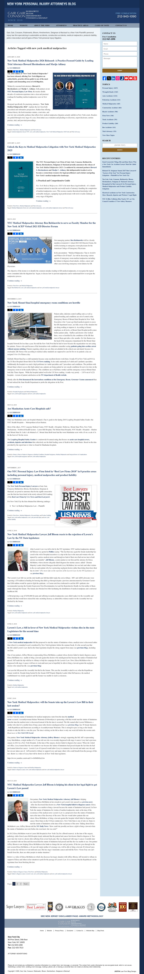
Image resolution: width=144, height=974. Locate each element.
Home (10, 25)
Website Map (90, 930)
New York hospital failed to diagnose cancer (73, 804)
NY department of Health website (53, 375)
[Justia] (122, 78)
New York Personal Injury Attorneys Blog (27, 16)
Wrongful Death (110, 92)
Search (119, 150)
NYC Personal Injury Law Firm (19, 91)
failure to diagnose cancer (18, 769)
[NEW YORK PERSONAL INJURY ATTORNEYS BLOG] (41, 4)
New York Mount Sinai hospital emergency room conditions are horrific (43, 302)
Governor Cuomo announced (82, 379)
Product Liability (46, 515)
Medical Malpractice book (19, 208)
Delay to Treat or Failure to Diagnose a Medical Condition (28, 454)
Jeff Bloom (49, 559)
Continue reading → (14, 125)
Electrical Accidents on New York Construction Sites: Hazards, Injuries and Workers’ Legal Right (119, 193)
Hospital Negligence (18, 391)
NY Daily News (42, 826)
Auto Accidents (109, 96)
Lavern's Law (29, 874)
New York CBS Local (25, 733)
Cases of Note (102, 25)
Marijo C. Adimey (59, 170)
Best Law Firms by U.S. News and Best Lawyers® (31, 497)
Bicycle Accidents (110, 111)
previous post (87, 802)
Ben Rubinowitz (77, 240)
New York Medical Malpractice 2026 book (57, 132)
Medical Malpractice (25, 130)
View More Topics (108, 135)
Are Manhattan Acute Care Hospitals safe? (29, 408)
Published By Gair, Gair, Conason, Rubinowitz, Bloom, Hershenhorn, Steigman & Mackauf (126, 15)
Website (24, 25)
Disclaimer (70, 930)
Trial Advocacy (37, 130)
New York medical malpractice (21, 642)
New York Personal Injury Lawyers (24, 486)
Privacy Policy (59, 930)
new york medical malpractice (38, 132)
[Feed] (117, 78)
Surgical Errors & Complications (78, 454)
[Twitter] (109, 78)
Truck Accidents (109, 119)
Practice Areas (80, 25)
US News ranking (43, 361)
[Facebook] (104, 78)
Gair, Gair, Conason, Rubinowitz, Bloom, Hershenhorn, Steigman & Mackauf (45, 971)
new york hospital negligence (19, 393)
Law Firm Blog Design (125, 971)
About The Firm (42, 25)
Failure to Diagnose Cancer (20, 767)
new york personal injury (35, 517)
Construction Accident (112, 107)
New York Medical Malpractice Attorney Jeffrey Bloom (37, 737)
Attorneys (61, 25)
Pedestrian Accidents (111, 100)
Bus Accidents (109, 127)
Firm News (16, 130)
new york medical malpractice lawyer (53, 208)
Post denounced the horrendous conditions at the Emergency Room (44, 379)
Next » (26, 883)
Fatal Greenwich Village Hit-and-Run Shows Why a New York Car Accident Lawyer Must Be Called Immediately (119, 164)
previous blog (38, 573)
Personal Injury (35, 515)
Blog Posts (100, 930)
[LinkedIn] (113, 78)
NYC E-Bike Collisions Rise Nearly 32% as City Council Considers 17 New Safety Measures (118, 200)
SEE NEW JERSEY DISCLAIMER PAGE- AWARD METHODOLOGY (72, 916)
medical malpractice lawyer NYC (20, 132)
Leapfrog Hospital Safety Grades (23, 439)
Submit (119, 70)
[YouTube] (126, 78)
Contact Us (121, 25)
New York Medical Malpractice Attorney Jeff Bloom (59, 799)
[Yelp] (135, 78)
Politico (51, 551)
